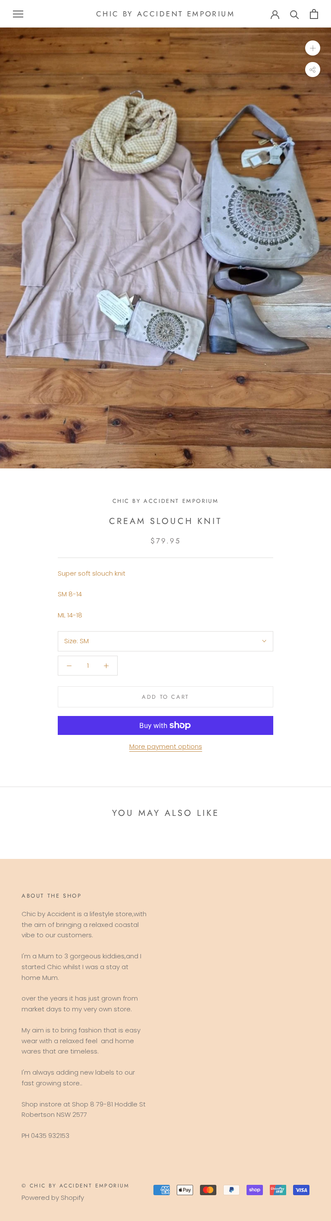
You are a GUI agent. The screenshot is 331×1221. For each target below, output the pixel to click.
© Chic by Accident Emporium (76, 1186)
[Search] (294, 14)
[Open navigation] (18, 13)
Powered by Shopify (53, 1197)
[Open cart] (314, 14)
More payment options (165, 746)
